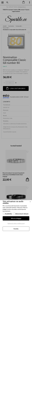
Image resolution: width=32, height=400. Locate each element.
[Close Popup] (30, 202)
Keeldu (16, 229)
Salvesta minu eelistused (16, 223)
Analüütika (8, 214)
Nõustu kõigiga (16, 218)
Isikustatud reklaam (21, 214)
